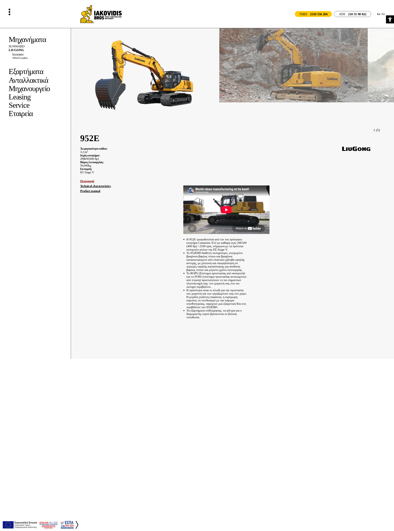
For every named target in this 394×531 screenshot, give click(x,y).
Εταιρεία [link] (21, 113)
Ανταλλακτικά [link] (28, 80)
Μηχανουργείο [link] (29, 88)
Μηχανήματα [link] (27, 39)
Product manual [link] (90, 191)
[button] (383, 129)
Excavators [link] (17, 54)
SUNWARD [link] (16, 46)
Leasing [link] (19, 97)
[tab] (129, 181)
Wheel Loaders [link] (20, 57)
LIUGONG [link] (16, 50)
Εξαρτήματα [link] (26, 71)
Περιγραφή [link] (87, 181)
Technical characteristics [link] (95, 186)
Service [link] (19, 105)
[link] (390, 19)
